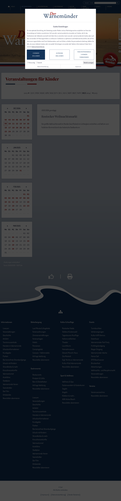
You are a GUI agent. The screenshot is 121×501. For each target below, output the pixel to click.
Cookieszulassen (36, 54)
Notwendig (32, 63)
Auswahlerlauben (59, 54)
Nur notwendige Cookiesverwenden (84, 54)
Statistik (39, 63)
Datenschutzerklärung (38, 47)
